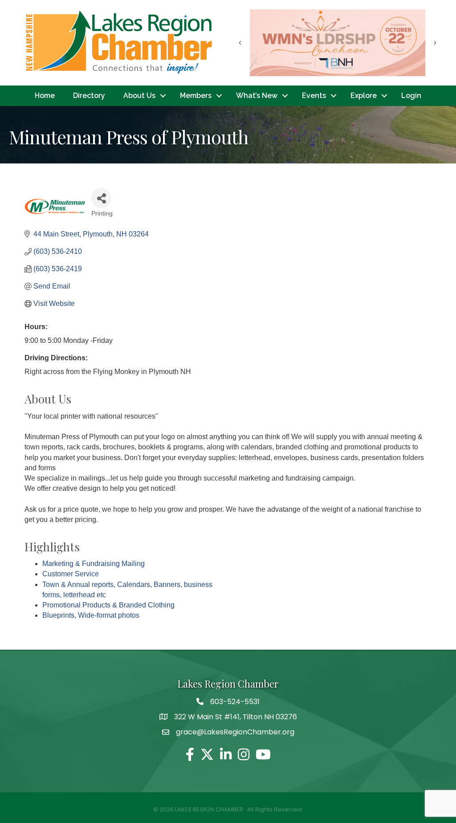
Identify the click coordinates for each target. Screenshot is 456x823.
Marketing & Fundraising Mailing (93, 563)
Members (196, 95)
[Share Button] (101, 198)
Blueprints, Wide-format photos (90, 615)
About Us (139, 95)
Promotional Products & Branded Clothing (108, 605)
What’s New (256, 95)
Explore (363, 95)
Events (314, 95)
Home (45, 95)
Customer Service (70, 574)
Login (411, 95)
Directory (89, 95)
